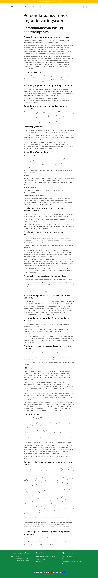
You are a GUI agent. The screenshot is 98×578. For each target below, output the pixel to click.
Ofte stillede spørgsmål (68, 556)
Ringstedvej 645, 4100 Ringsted (19, 558)
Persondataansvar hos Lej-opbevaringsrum (73, 561)
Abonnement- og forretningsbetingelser (72, 558)
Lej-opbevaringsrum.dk (47, 574)
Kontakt (64, 563)
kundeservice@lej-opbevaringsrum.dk (49, 556)
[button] (80, 6)
